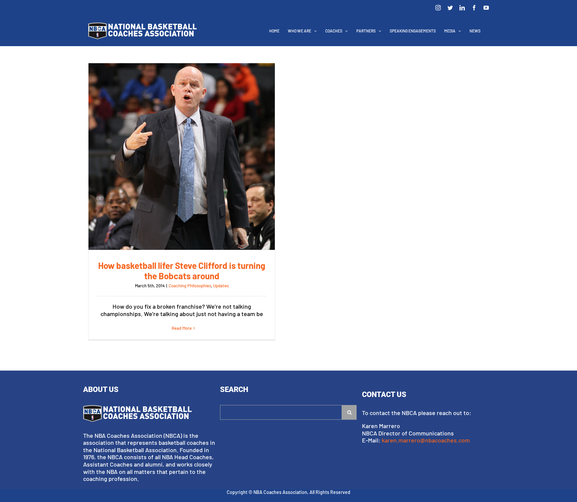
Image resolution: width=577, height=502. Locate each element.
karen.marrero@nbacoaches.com (426, 440)
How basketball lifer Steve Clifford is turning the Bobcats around (181, 156)
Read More (182, 328)
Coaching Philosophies (190, 285)
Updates (221, 285)
